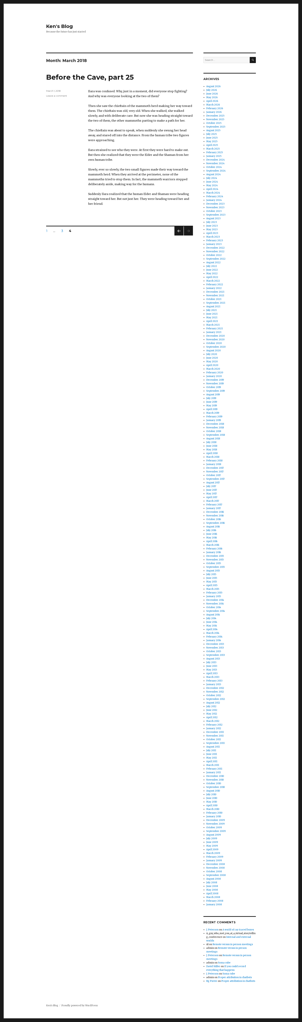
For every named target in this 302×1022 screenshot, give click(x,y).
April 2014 (212, 629)
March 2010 (212, 809)
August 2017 (213, 482)
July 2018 (211, 442)
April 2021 (212, 321)
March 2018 (212, 456)
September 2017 (215, 478)
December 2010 (215, 776)
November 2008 (215, 867)
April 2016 (211, 541)
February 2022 (214, 284)
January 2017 (213, 508)
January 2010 (213, 816)
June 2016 (211, 533)
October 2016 (213, 519)
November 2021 (215, 295)
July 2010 (211, 794)
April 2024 (212, 189)
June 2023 (212, 225)
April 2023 (212, 233)
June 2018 (211, 445)
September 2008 (216, 875)
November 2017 (215, 471)
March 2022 (213, 280)
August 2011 (213, 746)
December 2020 (215, 335)
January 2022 (214, 288)
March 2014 (212, 633)
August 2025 (213, 130)
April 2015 (211, 585)
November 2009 (215, 823)
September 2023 (215, 214)
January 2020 (214, 376)
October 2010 (213, 783)
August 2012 (213, 702)
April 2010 (212, 805)
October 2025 (213, 123)
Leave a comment (56, 95)
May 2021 (211, 317)
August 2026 (213, 86)
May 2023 (212, 229)
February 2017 (214, 504)
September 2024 (216, 170)
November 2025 (215, 119)
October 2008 (214, 871)
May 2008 (212, 889)
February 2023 (214, 240)
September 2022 (215, 258)
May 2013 (211, 669)
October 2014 (213, 607)
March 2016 (212, 544)
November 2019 (215, 383)
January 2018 (213, 464)
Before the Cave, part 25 (90, 77)
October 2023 (214, 211)
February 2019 (214, 416)
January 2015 (213, 596)
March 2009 (213, 853)
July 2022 (211, 266)
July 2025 (211, 134)
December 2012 (215, 688)
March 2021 (213, 324)
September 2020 (216, 346)
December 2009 (215, 820)
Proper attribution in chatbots (235, 977)
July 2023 (211, 222)
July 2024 (211, 178)
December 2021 (215, 291)
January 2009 (214, 860)
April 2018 (212, 453)
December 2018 (215, 423)
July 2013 (211, 662)
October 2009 (214, 827)
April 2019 (211, 409)
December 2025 (215, 115)
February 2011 (214, 768)
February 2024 (214, 196)
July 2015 (211, 574)
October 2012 (213, 695)
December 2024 (215, 159)
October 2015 (213, 563)
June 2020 (212, 357)
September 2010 (215, 787)
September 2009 (216, 831)
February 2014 (214, 636)
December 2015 (215, 556)
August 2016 (213, 526)
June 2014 (211, 622)
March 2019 (212, 412)
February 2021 (214, 328)
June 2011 (211, 754)
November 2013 (215, 647)
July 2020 (211, 354)
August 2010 (213, 790)
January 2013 (213, 684)
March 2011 (212, 765)
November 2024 (215, 163)
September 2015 (215, 567)
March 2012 (212, 721)
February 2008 (214, 900)
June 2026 (212, 93)
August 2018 (213, 438)
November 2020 (215, 339)
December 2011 (215, 732)
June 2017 (211, 489)
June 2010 (211, 798)
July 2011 (211, 750)
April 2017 (211, 497)
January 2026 (214, 112)
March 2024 (213, 192)
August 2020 (213, 350)
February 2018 (214, 460)
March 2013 (212, 677)
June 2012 (211, 710)
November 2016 (215, 515)
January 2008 (214, 904)
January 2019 (213, 420)
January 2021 (213, 332)
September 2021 (215, 302)
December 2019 (215, 379)
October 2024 (214, 167)
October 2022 (214, 255)
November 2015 (215, 559)
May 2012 (211, 713)
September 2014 (215, 611)
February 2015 (214, 592)
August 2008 (213, 878)
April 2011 (211, 761)
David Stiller (213, 966)
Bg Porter (211, 981)
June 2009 (212, 842)
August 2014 (213, 614)
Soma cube (224, 962)
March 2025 (213, 148)
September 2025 (215, 126)
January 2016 (213, 552)
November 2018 (215, 427)
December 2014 (215, 600)
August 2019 (213, 394)
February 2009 (214, 856)
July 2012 (211, 706)
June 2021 (211, 313)
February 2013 (214, 680)
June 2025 (212, 137)
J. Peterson (212, 929)
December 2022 (215, 247)
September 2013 (215, 655)
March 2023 (213, 236)
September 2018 (215, 434)
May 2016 (211, 537)
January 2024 (214, 200)
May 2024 (212, 185)
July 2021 (211, 310)
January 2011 (213, 772)
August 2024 (213, 174)
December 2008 (215, 864)
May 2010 (211, 801)
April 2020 (212, 365)
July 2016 (211, 530)
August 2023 (213, 218)
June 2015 (211, 578)
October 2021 (213, 299)
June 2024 (212, 181)
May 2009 (212, 845)
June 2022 (212, 269)
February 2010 (214, 812)
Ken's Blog (59, 26)
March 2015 (212, 589)
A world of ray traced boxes (238, 929)
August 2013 (213, 658)
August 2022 (213, 262)
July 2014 (211, 618)
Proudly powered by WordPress (79, 1005)
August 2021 (213, 306)
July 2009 (211, 838)
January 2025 (213, 156)
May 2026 (212, 97)
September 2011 (215, 743)
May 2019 (211, 405)
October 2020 (214, 343)
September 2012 (215, 699)
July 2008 (211, 882)
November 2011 (215, 735)
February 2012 (214, 724)
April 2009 (212, 849)
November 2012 (215, 691)
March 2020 (213, 368)
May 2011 (211, 757)
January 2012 (213, 728)
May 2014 (211, 625)
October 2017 (213, 475)
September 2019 (215, 390)
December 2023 (215, 203)
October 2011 (213, 739)
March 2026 (213, 104)
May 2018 (211, 449)
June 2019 (211, 401)
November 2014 (215, 603)
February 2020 (214, 372)
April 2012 (212, 717)
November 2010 (215, 779)
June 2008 (212, 886)
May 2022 (212, 273)
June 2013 (211, 666)
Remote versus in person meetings (233, 944)
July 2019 (211, 398)
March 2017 (212, 500)
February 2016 (214, 548)
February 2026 (214, 108)
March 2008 (213, 897)
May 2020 (212, 361)
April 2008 (212, 893)
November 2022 (215, 251)
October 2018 (213, 431)
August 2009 (213, 834)
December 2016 (215, 511)
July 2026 (211, 90)
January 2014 (213, 640)
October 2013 (213, 651)
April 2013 (212, 673)
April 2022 (212, 277)
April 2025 (212, 145)
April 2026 (212, 101)
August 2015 (213, 570)
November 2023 (215, 207)
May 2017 (211, 493)
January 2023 (214, 244)
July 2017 (211, 486)
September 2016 (215, 522)
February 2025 (214, 152)
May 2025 (211, 141)
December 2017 (215, 467)
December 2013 (215, 644)
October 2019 (213, 387)
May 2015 (211, 581)
